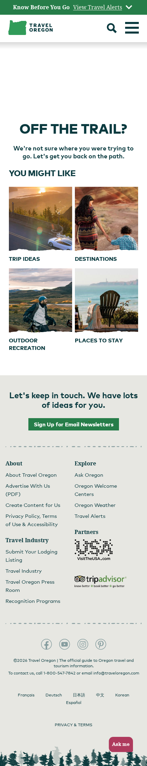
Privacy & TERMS (73, 724)
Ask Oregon (89, 475)
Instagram (82, 644)
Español (73, 702)
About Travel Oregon (31, 475)
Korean (122, 695)
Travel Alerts (90, 516)
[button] (118, 744)
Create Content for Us (32, 505)
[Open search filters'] (112, 29)
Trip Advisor (100, 582)
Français (26, 695)
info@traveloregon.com (116, 673)
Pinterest (100, 644)
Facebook (46, 644)
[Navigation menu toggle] (132, 28)
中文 (100, 695)
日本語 (79, 695)
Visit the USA (94, 550)
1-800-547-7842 (59, 673)
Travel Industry (23, 571)
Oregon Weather (95, 505)
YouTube (64, 644)
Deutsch (53, 695)
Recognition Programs (32, 601)
